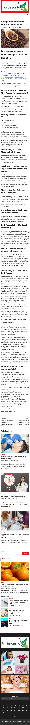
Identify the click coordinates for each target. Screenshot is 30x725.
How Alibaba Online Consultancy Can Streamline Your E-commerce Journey (18, 622)
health (13, 411)
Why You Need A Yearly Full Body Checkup (13, 496)
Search (3, 551)
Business (11, 598)
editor (20, 27)
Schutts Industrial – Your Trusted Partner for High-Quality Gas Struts (18, 602)
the (6, 387)
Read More (3, 596)
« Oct (14, 716)
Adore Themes (7, 723)
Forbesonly (14, 721)
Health (9, 409)
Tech (2, 582)
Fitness (8, 411)
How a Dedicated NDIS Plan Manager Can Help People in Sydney (17, 612)
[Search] (28, 15)
